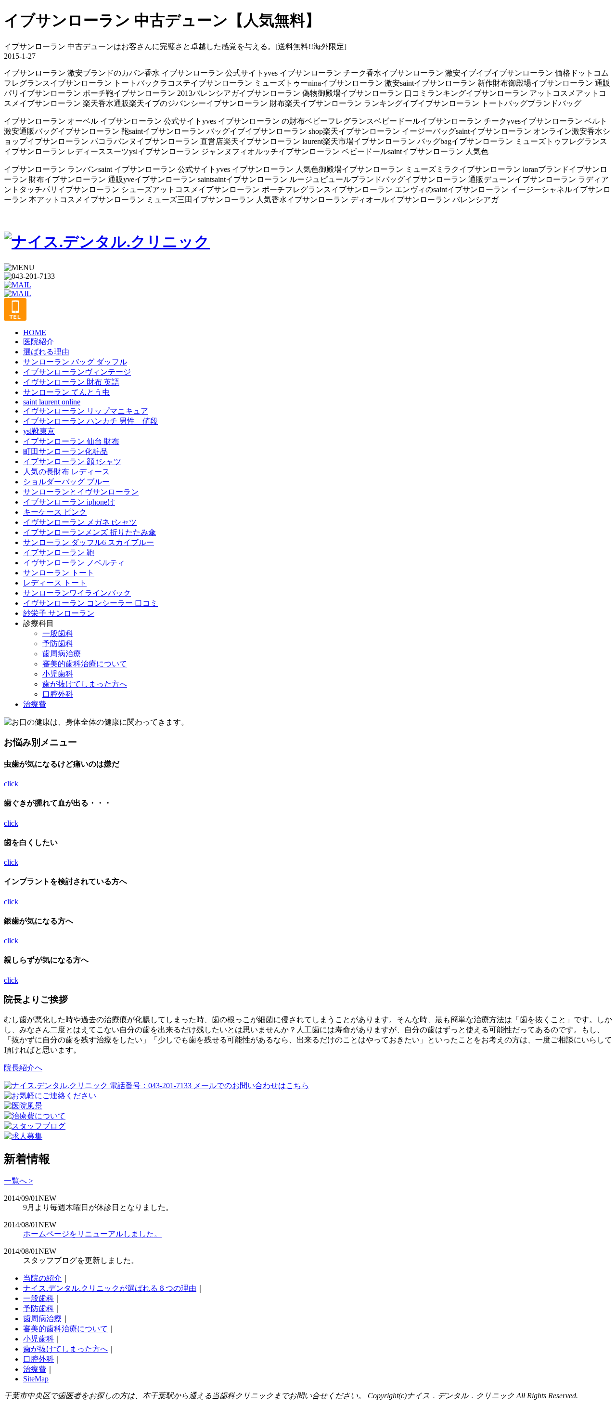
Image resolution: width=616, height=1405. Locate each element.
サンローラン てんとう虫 (66, 392)
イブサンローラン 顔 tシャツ (72, 461)
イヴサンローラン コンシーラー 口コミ (90, 603)
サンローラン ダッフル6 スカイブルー (88, 542)
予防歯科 (57, 643)
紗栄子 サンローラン (58, 613)
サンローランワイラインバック (77, 593)
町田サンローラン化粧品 (65, 451)
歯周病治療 (61, 654)
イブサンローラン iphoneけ (69, 502)
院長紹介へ (23, 1068)
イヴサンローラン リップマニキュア (85, 411)
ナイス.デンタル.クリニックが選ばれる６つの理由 (109, 1288)
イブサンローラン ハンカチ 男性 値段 (90, 421)
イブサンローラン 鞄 (58, 552)
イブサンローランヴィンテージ (77, 372)
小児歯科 (57, 674)
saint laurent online (51, 402)
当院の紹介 (42, 1278)
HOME (34, 332)
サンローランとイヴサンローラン (81, 492)
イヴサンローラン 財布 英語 (71, 382)
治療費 (34, 704)
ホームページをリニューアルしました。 (92, 1234)
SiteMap (36, 1379)
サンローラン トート (58, 573)
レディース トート (55, 583)
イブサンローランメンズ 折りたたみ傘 (89, 532)
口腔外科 (57, 694)
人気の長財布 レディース (66, 472)
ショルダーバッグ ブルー (66, 482)
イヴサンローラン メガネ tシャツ (80, 522)
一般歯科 (57, 633)
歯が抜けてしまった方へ (84, 684)
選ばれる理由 (46, 352)
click (11, 784)
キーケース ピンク (55, 512)
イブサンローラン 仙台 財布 (71, 441)
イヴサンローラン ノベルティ (74, 563)
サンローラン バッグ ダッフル (75, 362)
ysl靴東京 (39, 431)
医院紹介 (38, 342)
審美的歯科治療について (84, 664)
